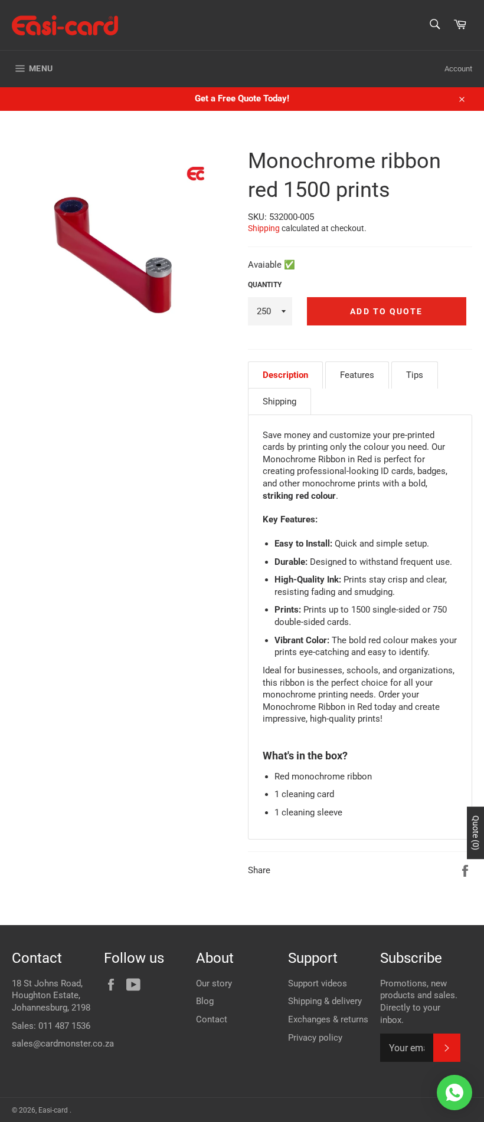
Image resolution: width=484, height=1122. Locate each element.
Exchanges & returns (328, 1019)
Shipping (264, 228)
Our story (214, 983)
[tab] (285, 375)
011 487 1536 (64, 1026)
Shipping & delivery (325, 1001)
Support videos (317, 983)
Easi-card (54, 1110)
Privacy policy (315, 1037)
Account (458, 68)
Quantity (265, 285)
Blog (205, 1001)
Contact (211, 1019)
